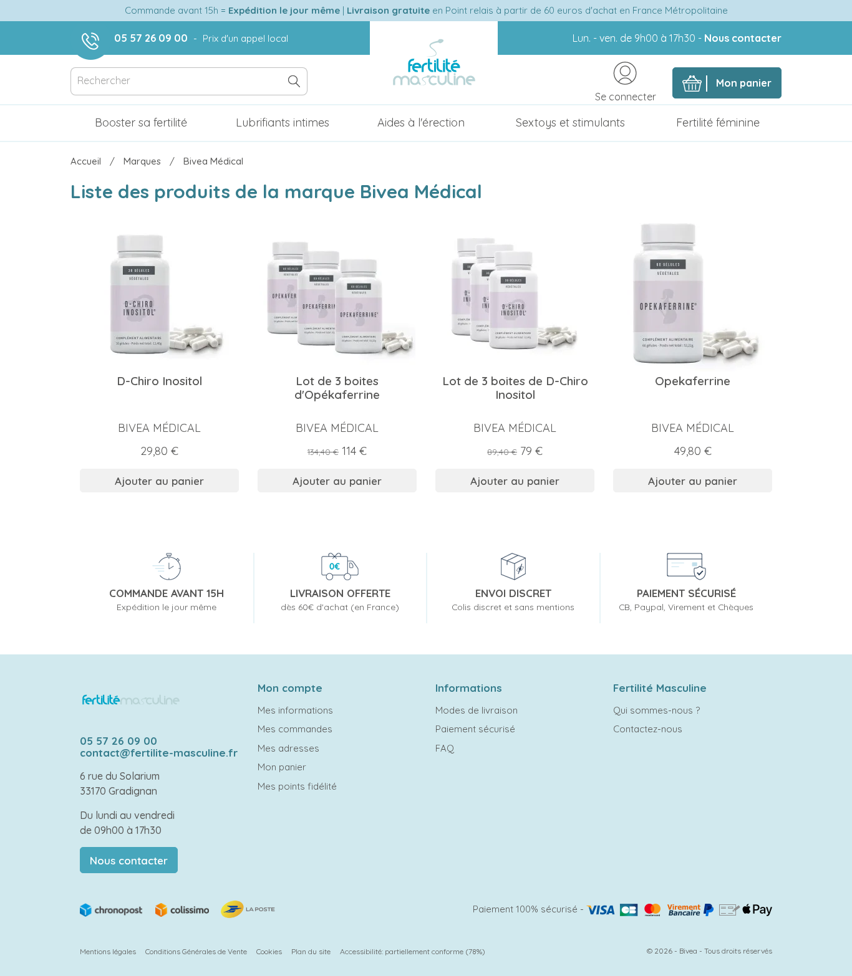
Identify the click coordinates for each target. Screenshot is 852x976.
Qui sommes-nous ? (656, 710)
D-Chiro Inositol (159, 380)
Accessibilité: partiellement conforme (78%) (412, 951)
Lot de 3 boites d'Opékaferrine (337, 387)
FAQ (444, 748)
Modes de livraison (476, 710)
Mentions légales (108, 951)
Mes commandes (295, 729)
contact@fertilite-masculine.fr (159, 752)
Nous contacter (743, 38)
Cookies (269, 951)
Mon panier (282, 767)
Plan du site (311, 951)
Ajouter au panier (159, 480)
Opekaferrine (692, 380)
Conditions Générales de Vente (196, 951)
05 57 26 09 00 (151, 38)
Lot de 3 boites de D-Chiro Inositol (515, 387)
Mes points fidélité (297, 786)
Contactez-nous (647, 729)
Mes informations (295, 710)
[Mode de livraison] (178, 908)
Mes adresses (288, 748)
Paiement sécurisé (475, 729)
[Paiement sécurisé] (679, 909)
